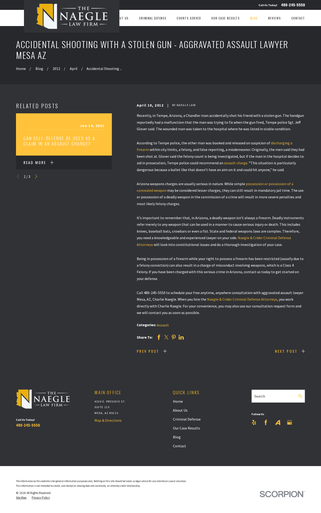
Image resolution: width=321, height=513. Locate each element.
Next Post (286, 351)
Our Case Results (186, 428)
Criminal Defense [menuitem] (152, 18)
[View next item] (36, 176)
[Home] (71, 16)
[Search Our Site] (300, 396)
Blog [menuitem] (254, 18)
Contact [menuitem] (298, 18)
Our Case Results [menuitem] (225, 18)
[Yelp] (254, 422)
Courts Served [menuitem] (189, 18)
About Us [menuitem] (121, 18)
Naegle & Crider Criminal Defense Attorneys (242, 299)
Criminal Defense (187, 419)
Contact (179, 446)
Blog (177, 437)
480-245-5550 (293, 5)
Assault (163, 325)
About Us (180, 410)
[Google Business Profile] (289, 422)
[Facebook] (265, 422)
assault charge (235, 163)
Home (178, 401)
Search (259, 396)
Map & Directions (108, 420)
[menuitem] (21, 498)
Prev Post (148, 351)
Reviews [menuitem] (274, 18)
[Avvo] (277, 422)
